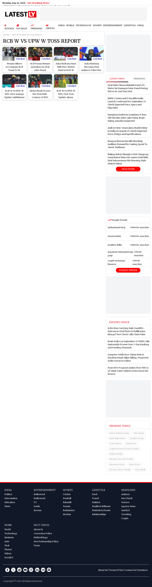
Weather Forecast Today (121, 459)
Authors (125, 494)
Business (9, 537)
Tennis (66, 506)
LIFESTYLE (130, 25)
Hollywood (39, 498)
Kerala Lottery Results (120, 469)
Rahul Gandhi (116, 454)
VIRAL (140, 25)
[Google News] (43, 570)
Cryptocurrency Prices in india (124, 449)
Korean (37, 510)
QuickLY (125, 510)
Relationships (99, 514)
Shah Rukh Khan (117, 438)
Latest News (117, 78)
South (37, 506)
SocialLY (8, 557)
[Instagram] (31, 570)
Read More (128, 169)
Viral (6, 545)
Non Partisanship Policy (46, 541)
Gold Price (131, 443)
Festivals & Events (101, 510)
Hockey (67, 514)
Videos (7, 553)
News (7, 506)
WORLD (70, 25)
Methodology (41, 537)
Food (94, 494)
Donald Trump (137, 438)
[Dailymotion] (19, 570)
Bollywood (39, 494)
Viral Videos (115, 443)
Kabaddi (67, 502)
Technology (10, 533)
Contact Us (130, 570)
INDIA (61, 25)
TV (35, 502)
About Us (38, 529)
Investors (143, 570)
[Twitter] (13, 570)
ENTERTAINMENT (112, 25)
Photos (8, 549)
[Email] (49, 570)
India (8, 489)
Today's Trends (128, 270)
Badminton (69, 510)
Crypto (124, 518)
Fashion (96, 502)
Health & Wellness (101, 506)
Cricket (20, 58)
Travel (95, 498)
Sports (68, 489)
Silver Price (134, 464)
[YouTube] (25, 570)
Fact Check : (42, 525)
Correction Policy (43, 533)
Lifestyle (98, 489)
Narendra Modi (117, 464)
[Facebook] (7, 570)
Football (67, 498)
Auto (6, 541)
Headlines (128, 489)
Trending (139, 78)
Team (37, 545)
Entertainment (45, 489)
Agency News (128, 506)
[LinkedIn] (37, 570)
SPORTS (97, 25)
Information (10, 498)
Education (9, 502)
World (7, 529)
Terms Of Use (116, 570)
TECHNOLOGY (83, 25)
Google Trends (119, 220)
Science (125, 502)
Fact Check (139, 433)
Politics (8, 494)
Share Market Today (119, 433)
